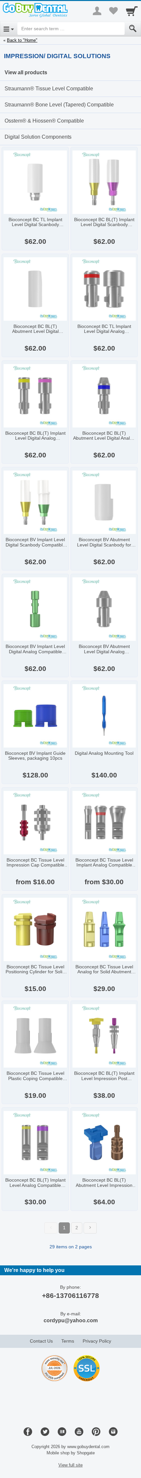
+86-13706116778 (70, 1295)
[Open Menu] (9, 29)
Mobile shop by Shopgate (71, 1452)
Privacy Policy (97, 1341)
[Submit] (132, 28)
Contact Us (41, 1341)
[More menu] (97, 10)
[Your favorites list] (113, 10)
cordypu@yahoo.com (71, 1320)
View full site (70, 1465)
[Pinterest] (96, 1432)
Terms (67, 1341)
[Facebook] (27, 1432)
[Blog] (61, 1432)
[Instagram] (113, 1432)
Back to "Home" (22, 40)
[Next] (90, 1228)
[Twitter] (44, 1432)
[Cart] (132, 10)
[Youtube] (79, 1432)
